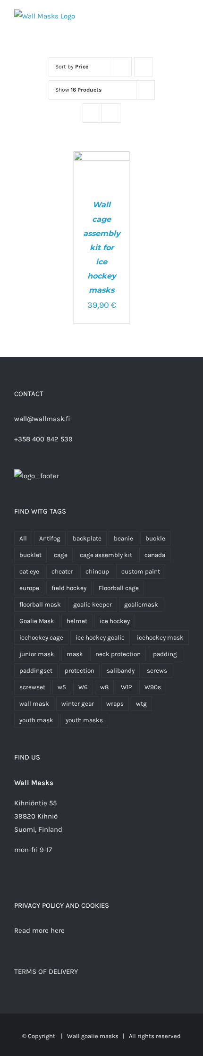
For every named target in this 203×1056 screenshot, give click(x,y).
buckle (155, 538)
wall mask (34, 703)
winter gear (77, 703)
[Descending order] (143, 66)
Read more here (39, 930)
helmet (77, 621)
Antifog (49, 538)
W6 (83, 687)
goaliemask (141, 604)
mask (75, 654)
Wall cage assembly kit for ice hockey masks (101, 247)
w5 (62, 687)
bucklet (30, 554)
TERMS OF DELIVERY (46, 971)
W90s (152, 687)
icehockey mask (160, 637)
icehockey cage (41, 637)
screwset (32, 687)
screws (157, 670)
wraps (115, 703)
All (23, 538)
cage (61, 554)
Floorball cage (119, 587)
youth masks (84, 720)
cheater (62, 571)
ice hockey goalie (100, 637)
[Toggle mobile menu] (185, 19)
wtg (141, 703)
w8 (104, 687)
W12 (126, 687)
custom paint (140, 571)
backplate (87, 538)
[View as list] (111, 113)
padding (165, 654)
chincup (97, 571)
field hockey (68, 587)
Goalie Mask (36, 621)
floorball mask (40, 604)
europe (29, 587)
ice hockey (115, 621)
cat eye (29, 571)
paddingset (35, 670)
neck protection (118, 654)
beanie (123, 538)
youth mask (36, 720)
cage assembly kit (106, 554)
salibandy (121, 670)
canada (154, 554)
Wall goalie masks (92, 1035)
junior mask (36, 654)
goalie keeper (92, 604)
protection (79, 670)
